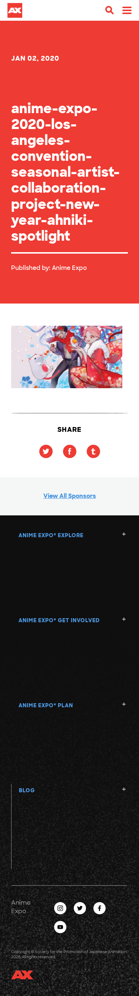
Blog (27, 790)
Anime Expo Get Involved (59, 620)
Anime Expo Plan (46, 705)
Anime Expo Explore (51, 535)
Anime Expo (69, 268)
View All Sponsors (69, 496)
